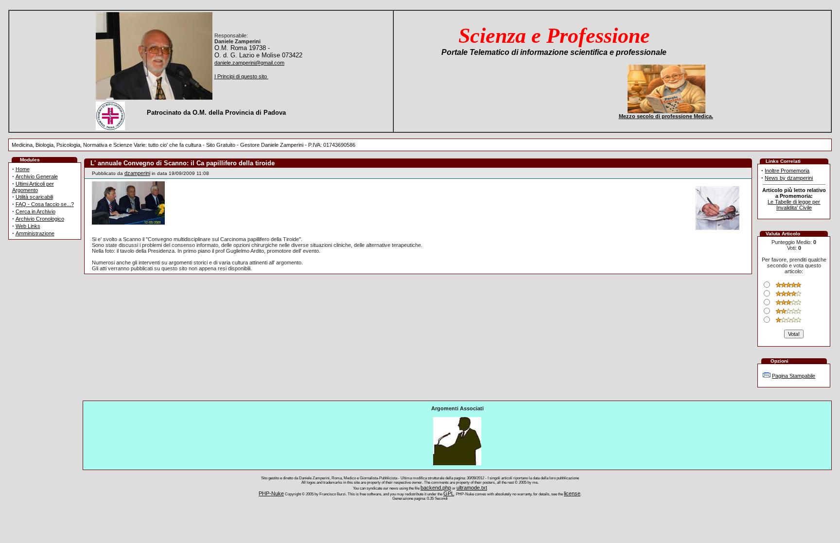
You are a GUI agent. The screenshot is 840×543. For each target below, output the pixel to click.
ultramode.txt (471, 487)
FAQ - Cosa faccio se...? (45, 204)
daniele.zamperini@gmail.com (249, 63)
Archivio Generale (37, 176)
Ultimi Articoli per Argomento (33, 187)
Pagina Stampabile (793, 376)
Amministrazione (35, 233)
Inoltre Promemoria (787, 171)
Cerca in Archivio (35, 211)
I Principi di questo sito (241, 76)
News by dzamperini (789, 178)
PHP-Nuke (271, 493)
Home (23, 169)
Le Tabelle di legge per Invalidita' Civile (794, 204)
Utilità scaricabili (34, 197)
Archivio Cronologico (40, 219)
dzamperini (137, 173)
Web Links (28, 226)
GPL (448, 493)
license (572, 493)
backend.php (435, 487)
